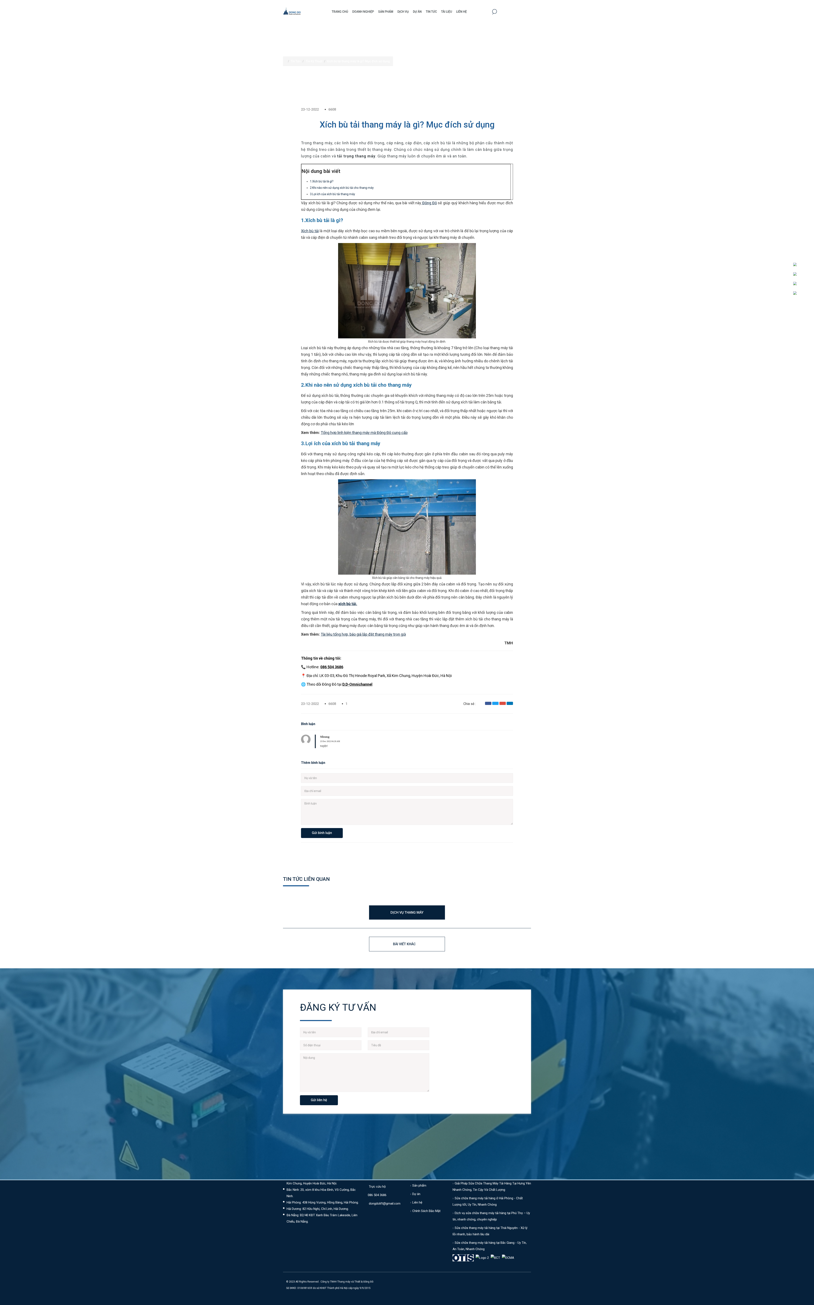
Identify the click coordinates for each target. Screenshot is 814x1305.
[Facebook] (488, 703)
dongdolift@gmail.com (384, 1203)
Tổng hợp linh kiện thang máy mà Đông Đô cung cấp (364, 432)
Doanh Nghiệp (363, 11)
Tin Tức (431, 11)
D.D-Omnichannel (357, 684)
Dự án (417, 11)
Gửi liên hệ (319, 1100)
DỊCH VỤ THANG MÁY (407, 912)
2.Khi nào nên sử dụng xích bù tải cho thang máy (342, 187)
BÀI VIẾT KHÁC (404, 944)
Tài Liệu (446, 11)
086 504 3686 (377, 1195)
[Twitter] (495, 703)
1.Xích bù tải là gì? (321, 181)
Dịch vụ (403, 11)
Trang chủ (340, 11)
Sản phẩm (385, 11)
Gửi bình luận (322, 833)
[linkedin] (510, 703)
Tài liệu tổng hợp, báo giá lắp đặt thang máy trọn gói (363, 634)
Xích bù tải (310, 231)
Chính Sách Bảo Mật (426, 1211)
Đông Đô (429, 203)
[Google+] (502, 703)
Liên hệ (461, 11)
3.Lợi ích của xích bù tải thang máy (332, 194)
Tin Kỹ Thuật (314, 61)
